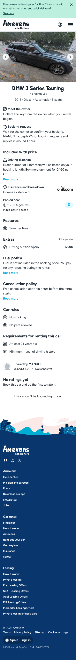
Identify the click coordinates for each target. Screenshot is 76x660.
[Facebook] (5, 460)
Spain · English (20, 640)
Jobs (6, 505)
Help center (10, 477)
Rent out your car (14, 539)
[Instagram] (12, 460)
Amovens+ (10, 534)
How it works (11, 528)
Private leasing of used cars (20, 613)
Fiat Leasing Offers (15, 585)
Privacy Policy (22, 632)
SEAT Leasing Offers (16, 591)
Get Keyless (10, 545)
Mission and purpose (16, 482)
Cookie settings (58, 632)
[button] (71, 9)
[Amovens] (16, 24)
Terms (7, 632)
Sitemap (39, 632)
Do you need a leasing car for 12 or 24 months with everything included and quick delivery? (33, 9)
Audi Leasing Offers (15, 596)
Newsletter (10, 499)
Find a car (9, 522)
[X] (19, 460)
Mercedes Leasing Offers (18, 608)
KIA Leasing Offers (14, 602)
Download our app (14, 494)
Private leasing (12, 579)
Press (6, 488)
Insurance (9, 551)
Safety (7, 556)
